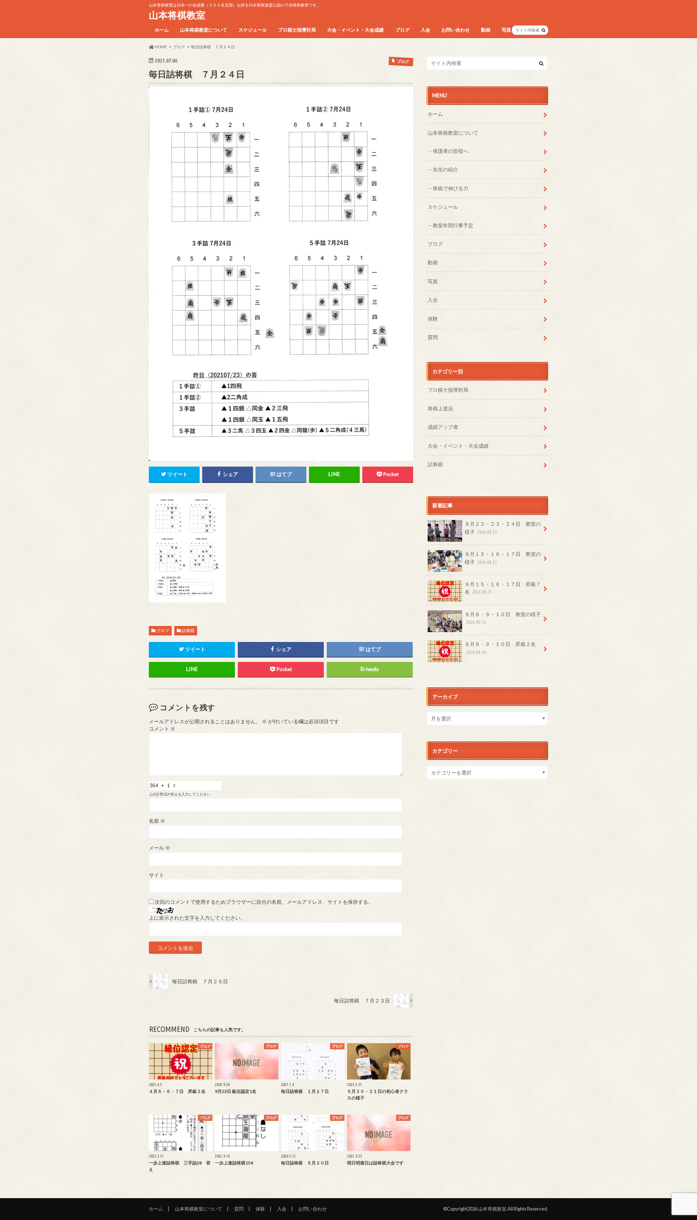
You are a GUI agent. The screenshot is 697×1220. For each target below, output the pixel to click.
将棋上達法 (440, 408)
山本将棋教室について (203, 30)
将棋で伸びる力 (450, 188)
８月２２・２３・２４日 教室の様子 (503, 528)
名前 (157, 821)
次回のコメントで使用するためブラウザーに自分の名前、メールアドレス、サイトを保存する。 (264, 902)
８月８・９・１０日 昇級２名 (500, 648)
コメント (162, 729)
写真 (506, 30)
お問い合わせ (455, 30)
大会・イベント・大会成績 (355, 30)
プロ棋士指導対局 (297, 30)
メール (159, 848)
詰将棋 (188, 630)
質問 (433, 337)
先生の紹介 (445, 169)
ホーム (162, 30)
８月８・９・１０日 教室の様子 (503, 618)
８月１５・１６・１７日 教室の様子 (503, 558)
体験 (433, 319)
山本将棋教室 (177, 15)
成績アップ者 (443, 427)
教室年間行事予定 (453, 225)
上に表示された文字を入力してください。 (197, 918)
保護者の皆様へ (450, 151)
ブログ (402, 30)
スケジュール (253, 30)
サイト (156, 875)
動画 (485, 30)
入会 (425, 30)
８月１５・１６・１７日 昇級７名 (503, 588)
